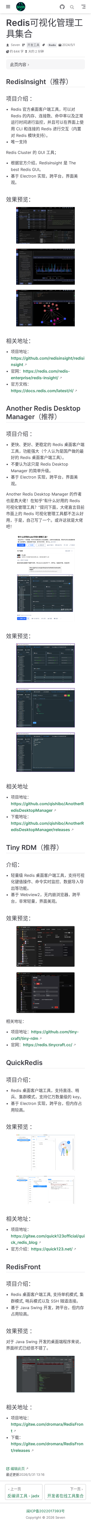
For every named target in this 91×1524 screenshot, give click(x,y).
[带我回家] (22, 6)
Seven (15, 45)
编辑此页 (18, 1468)
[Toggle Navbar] (83, 6)
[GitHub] (62, 7)
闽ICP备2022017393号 (45, 1511)
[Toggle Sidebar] (9, 7)
